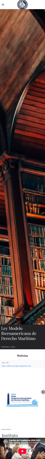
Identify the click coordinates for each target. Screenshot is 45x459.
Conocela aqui (8, 347)
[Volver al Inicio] (22, 4)
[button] (3, 4)
